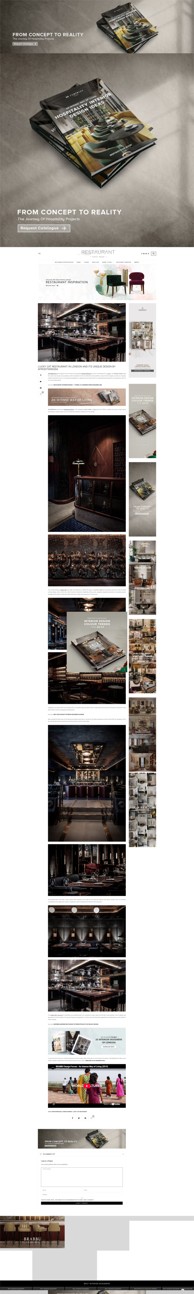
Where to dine (107, 262)
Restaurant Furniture (123, 262)
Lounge (86, 262)
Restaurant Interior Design (64, 262)
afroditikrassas (57, 1111)
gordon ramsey (67, 1111)
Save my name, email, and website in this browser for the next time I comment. (67, 1200)
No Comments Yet (49, 1154)
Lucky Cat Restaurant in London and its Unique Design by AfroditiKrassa (77, 368)
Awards (136, 262)
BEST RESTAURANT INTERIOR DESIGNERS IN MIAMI (69, 714)
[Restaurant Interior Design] (97, 253)
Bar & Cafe (95, 262)
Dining (79, 262)
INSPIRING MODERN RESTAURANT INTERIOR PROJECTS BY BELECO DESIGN (76, 1024)
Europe (40, 362)
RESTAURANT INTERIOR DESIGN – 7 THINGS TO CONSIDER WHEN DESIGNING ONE (78, 385)
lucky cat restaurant (80, 1111)
